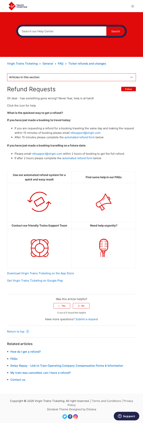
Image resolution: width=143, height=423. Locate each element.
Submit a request (86, 319)
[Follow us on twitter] (64, 416)
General (47, 63)
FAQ (60, 63)
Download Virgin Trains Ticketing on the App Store (40, 273)
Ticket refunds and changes (87, 63)
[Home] (17, 6)
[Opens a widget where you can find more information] (126, 416)
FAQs (14, 358)
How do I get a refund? (25, 351)
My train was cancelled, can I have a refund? (40, 372)
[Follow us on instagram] (75, 416)
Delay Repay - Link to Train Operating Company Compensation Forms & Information (66, 365)
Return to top (16, 331)
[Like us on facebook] (70, 416)
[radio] (61, 306)
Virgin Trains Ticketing (22, 63)
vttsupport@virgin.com (85, 133)
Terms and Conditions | (107, 401)
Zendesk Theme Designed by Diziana (71, 409)
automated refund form (79, 137)
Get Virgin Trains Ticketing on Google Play (35, 280)
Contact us (17, 379)
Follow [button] (128, 89)
